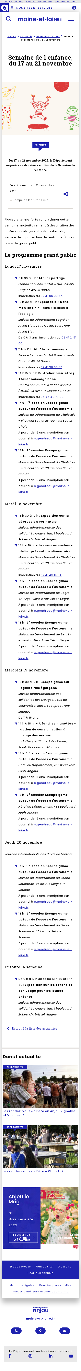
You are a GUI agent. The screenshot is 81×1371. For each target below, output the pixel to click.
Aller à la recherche (39, 1)
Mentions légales (22, 1285)
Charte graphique (40, 1273)
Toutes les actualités (48, 36)
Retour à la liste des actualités (34, 1028)
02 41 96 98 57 (51, 296)
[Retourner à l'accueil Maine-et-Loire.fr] (40, 19)
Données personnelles (55, 1285)
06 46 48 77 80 (52, 397)
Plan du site (44, 1266)
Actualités (26, 36)
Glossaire (64, 1266)
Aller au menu (14, 1)
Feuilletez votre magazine (21, 1237)
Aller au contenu (66, 1)
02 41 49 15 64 (51, 575)
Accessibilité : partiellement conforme (40, 1291)
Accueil (11, 36)
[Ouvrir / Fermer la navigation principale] (71, 19)
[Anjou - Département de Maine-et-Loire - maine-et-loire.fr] (4, 7)
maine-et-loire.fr (40, 1319)
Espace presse (20, 1266)
